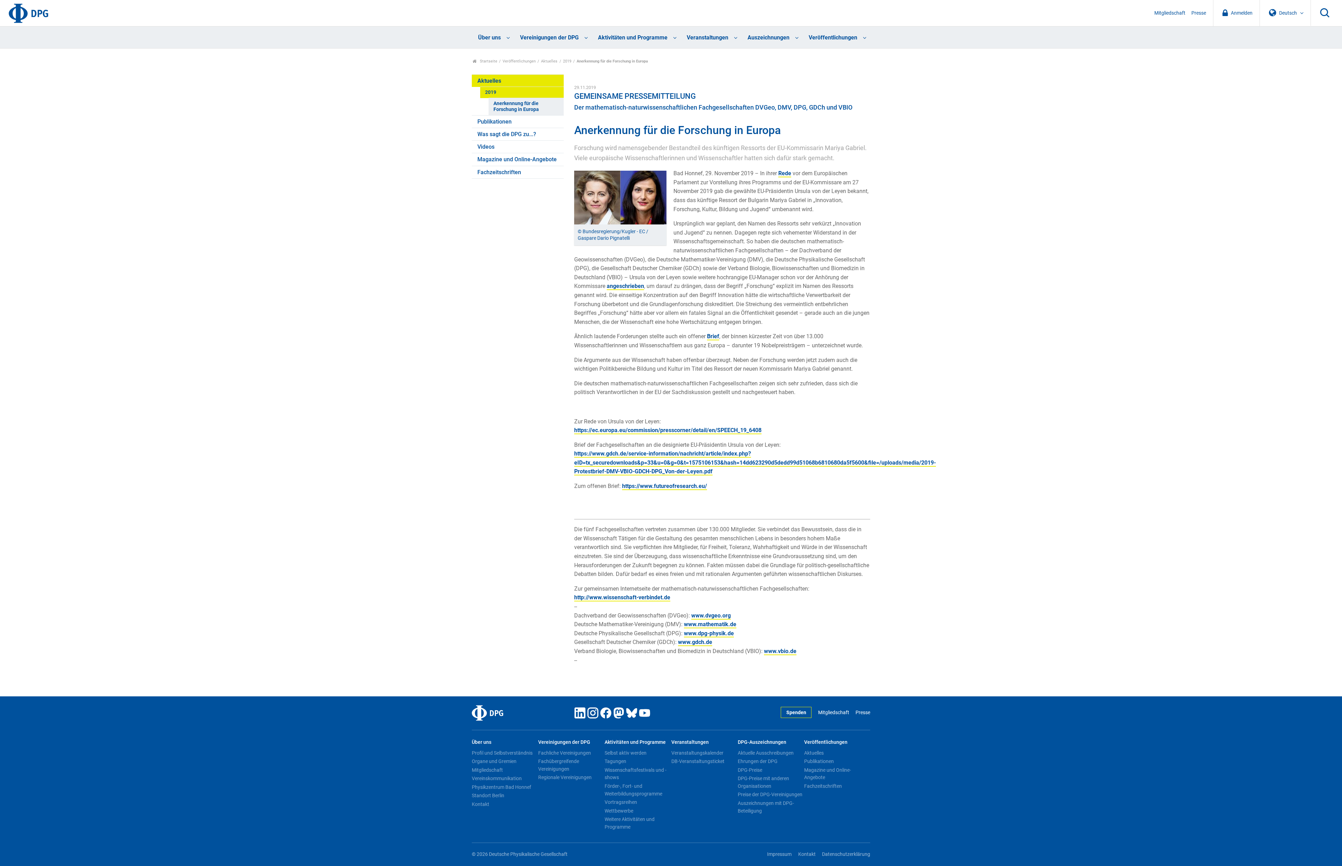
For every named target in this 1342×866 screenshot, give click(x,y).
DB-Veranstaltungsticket (697, 761)
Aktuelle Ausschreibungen (766, 753)
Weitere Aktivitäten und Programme (630, 823)
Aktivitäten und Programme (633, 37)
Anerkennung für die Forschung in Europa (516, 106)
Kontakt (480, 804)
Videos (486, 146)
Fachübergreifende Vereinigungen (558, 765)
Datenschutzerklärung (846, 854)
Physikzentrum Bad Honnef (501, 787)
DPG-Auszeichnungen (762, 742)
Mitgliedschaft (1169, 13)
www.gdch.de (695, 642)
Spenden (796, 713)
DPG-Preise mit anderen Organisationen (763, 782)
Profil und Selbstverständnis (502, 753)
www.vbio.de (780, 651)
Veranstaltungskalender (697, 753)
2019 (567, 61)
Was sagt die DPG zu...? (506, 134)
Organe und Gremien (494, 761)
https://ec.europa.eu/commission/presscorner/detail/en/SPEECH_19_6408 (668, 430)
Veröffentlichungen (833, 37)
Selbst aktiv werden (626, 753)
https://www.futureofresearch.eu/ (664, 486)
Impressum (779, 854)
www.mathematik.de (710, 624)
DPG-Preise (750, 770)
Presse (1198, 13)
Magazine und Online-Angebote (517, 159)
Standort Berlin (488, 795)
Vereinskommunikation (497, 778)
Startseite (488, 61)
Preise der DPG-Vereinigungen (770, 794)
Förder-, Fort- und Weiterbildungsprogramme (633, 790)
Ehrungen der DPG (758, 761)
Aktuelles (549, 61)
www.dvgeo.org (711, 615)
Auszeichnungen (768, 37)
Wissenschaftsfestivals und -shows (635, 773)
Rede (784, 173)
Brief (713, 336)
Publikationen (494, 121)
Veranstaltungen (707, 37)
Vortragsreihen (621, 802)
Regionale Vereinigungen (565, 777)
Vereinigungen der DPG (549, 37)
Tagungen (615, 761)
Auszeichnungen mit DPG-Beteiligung (766, 807)
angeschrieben (625, 286)
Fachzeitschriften (499, 172)
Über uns (489, 37)
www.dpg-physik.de (709, 633)
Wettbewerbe (619, 811)
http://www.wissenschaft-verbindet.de (622, 597)
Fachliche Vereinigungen (564, 753)
